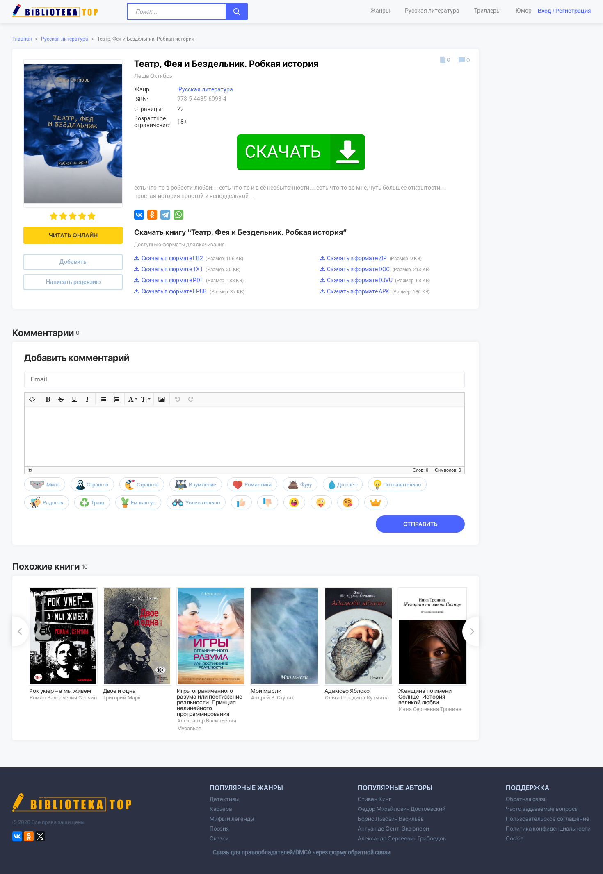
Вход (544, 10)
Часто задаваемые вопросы (542, 809)
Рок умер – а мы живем (60, 691)
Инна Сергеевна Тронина (430, 709)
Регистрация (573, 10)
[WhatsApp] (178, 215)
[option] (60, 644)
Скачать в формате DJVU (378, 280)
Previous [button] (20, 631)
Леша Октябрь (153, 76)
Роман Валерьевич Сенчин (63, 698)
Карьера (221, 809)
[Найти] (237, 11)
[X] (40, 836)
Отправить (420, 524)
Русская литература (64, 39)
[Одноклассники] (152, 215)
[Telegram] (165, 215)
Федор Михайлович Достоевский (401, 809)
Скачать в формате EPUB (192, 291)
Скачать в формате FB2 (191, 258)
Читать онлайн (73, 235)
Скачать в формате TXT (190, 269)
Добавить (73, 262)
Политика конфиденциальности (548, 828)
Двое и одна (119, 691)
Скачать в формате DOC (378, 269)
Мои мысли (266, 691)
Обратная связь (526, 799)
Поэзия (219, 828)
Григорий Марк (122, 698)
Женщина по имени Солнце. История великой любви (425, 697)
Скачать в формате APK (377, 291)
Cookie (514, 838)
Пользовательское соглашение (547, 818)
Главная (22, 39)
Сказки (219, 838)
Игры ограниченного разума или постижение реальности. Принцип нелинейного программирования (209, 702)
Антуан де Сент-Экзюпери (393, 828)
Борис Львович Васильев (391, 818)
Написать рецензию (73, 282)
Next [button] (470, 631)
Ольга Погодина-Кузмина (357, 698)
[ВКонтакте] (139, 215)
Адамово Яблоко (347, 691)
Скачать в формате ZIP (374, 258)
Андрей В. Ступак (272, 698)
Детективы (224, 799)
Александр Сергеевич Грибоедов (402, 838)
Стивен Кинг (374, 799)
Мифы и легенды (232, 818)
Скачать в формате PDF (191, 280)
